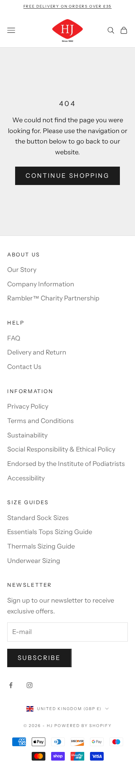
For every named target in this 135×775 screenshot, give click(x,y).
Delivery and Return (36, 352)
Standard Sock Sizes (38, 518)
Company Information (40, 284)
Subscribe (39, 657)
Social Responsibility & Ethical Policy (61, 449)
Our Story (21, 270)
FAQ (13, 338)
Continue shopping (67, 175)
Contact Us (24, 367)
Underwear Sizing (33, 561)
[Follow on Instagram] (29, 685)
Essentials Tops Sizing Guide (49, 532)
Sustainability (27, 435)
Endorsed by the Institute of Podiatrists (66, 464)
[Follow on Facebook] (10, 685)
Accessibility (26, 478)
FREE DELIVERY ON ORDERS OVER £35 (67, 6)
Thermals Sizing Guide (41, 546)
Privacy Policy (27, 406)
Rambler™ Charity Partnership (53, 298)
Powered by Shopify (83, 725)
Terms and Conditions (40, 421)
